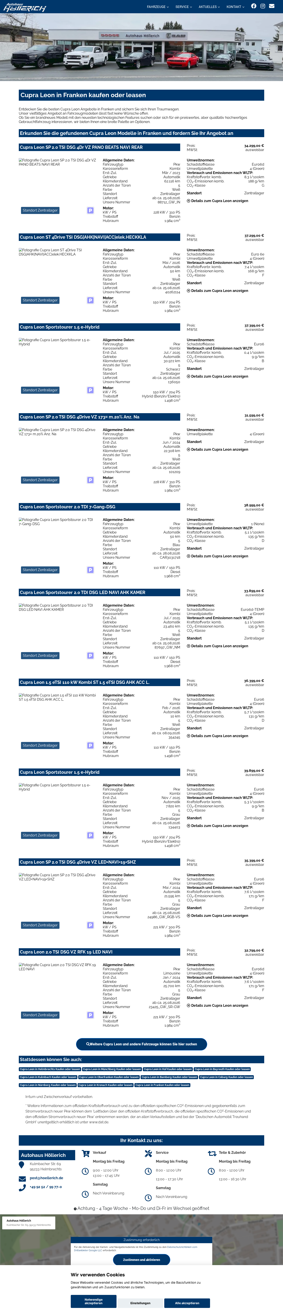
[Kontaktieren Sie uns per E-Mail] (271, 6)
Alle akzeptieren (187, 1303)
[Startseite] (24, 7)
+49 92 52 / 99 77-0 (46, 1187)
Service (182, 7)
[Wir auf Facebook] (253, 6)
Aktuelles (208, 7)
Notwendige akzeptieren (94, 1301)
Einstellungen (140, 1303)
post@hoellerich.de (46, 1178)
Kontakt (234, 7)
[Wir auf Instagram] (262, 6)
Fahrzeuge (156, 7)
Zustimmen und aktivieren (141, 1260)
